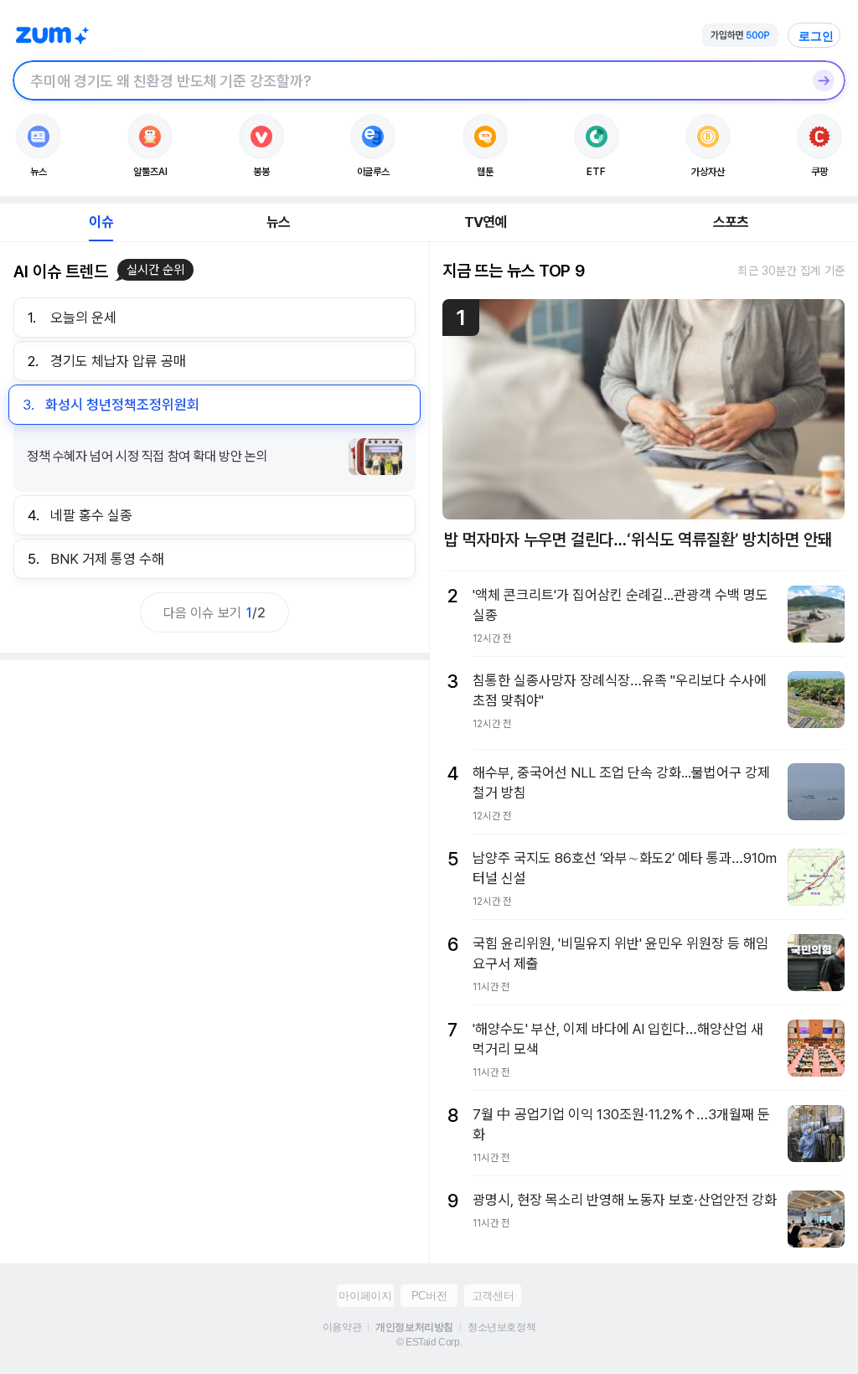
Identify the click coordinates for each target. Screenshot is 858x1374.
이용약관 (342, 1327)
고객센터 (493, 1295)
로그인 (816, 36)
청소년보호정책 (501, 1327)
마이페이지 (365, 1295)
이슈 (100, 222)
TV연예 (485, 222)
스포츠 (731, 222)
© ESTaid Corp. (429, 1342)
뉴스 (278, 222)
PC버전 (429, 1295)
